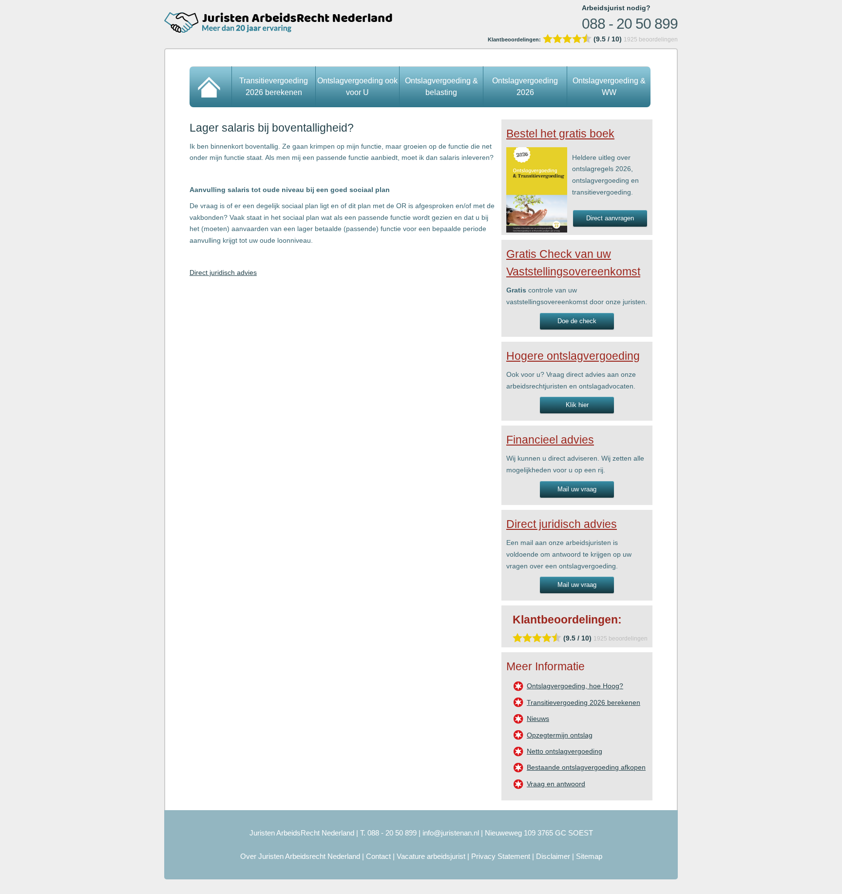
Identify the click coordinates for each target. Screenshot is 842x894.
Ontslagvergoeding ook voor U (357, 87)
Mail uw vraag (576, 489)
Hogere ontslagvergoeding (573, 356)
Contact (378, 856)
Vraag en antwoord (556, 784)
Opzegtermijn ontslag (560, 735)
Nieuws (538, 718)
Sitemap (589, 856)
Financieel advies (550, 439)
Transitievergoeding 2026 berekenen (273, 87)
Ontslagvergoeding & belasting (441, 87)
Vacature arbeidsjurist (431, 856)
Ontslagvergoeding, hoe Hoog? (575, 686)
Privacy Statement (500, 856)
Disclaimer (553, 856)
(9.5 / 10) (556, 39)
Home (211, 86)
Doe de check (576, 321)
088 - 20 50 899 (630, 24)
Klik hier (577, 404)
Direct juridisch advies (223, 272)
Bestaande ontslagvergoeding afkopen (586, 767)
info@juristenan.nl (450, 833)
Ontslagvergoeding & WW (609, 87)
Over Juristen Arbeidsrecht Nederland (300, 856)
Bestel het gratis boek (560, 133)
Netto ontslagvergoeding (564, 751)
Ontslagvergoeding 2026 (525, 87)
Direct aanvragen (610, 218)
